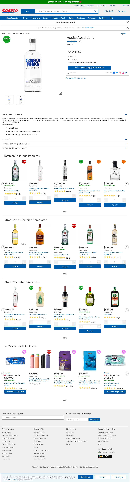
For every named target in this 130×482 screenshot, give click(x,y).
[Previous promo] (3, 184)
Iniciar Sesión (109, 11)
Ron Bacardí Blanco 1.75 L (12, 191)
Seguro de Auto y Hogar (41, 450)
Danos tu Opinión (39, 453)
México (125, 6)
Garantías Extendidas (40, 459)
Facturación (92, 18)
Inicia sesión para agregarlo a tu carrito (89, 67)
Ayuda (68, 444)
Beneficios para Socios (73, 438)
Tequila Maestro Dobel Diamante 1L (64, 188)
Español (112, 5)
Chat (111, 18)
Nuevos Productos (39, 456)
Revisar (102, 477)
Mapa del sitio (6, 456)
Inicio (3, 33)
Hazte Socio (69, 435)
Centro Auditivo (38, 444)
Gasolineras (81, 18)
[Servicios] (105, 18)
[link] (113, 72)
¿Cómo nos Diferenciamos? (10, 435)
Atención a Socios (103, 441)
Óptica (71, 18)
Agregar (15, 203)
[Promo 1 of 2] (64, 212)
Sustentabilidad (6, 432)
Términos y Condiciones (9, 444)
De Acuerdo (85, 477)
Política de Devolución (105, 438)
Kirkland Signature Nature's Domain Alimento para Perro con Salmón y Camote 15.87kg (89, 383)
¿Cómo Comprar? (39, 432)
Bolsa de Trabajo (7, 453)
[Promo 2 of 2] (66, 212)
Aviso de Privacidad (8, 447)
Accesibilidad (6, 459)
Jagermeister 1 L (108, 314)
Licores (22, 33)
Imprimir (123, 34)
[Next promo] (127, 184)
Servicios (102, 18)
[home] (10, 11)
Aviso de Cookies (7, 450)
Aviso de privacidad (57, 467)
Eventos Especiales (40, 438)
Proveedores (6, 441)
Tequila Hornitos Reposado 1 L (38, 314)
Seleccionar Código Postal (15, 392)
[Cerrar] (128, 22)
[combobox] (28, 11)
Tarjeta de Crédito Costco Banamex (76, 441)
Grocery (25, 18)
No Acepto (119, 477)
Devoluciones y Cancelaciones (107, 435)
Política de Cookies (13, 480)
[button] (96, 11)
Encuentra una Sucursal (12, 413)
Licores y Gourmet (12, 33)
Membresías (36, 18)
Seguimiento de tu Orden (105, 432)
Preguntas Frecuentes (8, 438)
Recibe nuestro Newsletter (78, 413)
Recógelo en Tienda (58, 18)
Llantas (45, 18)
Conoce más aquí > (88, 28)
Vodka (27, 33)
